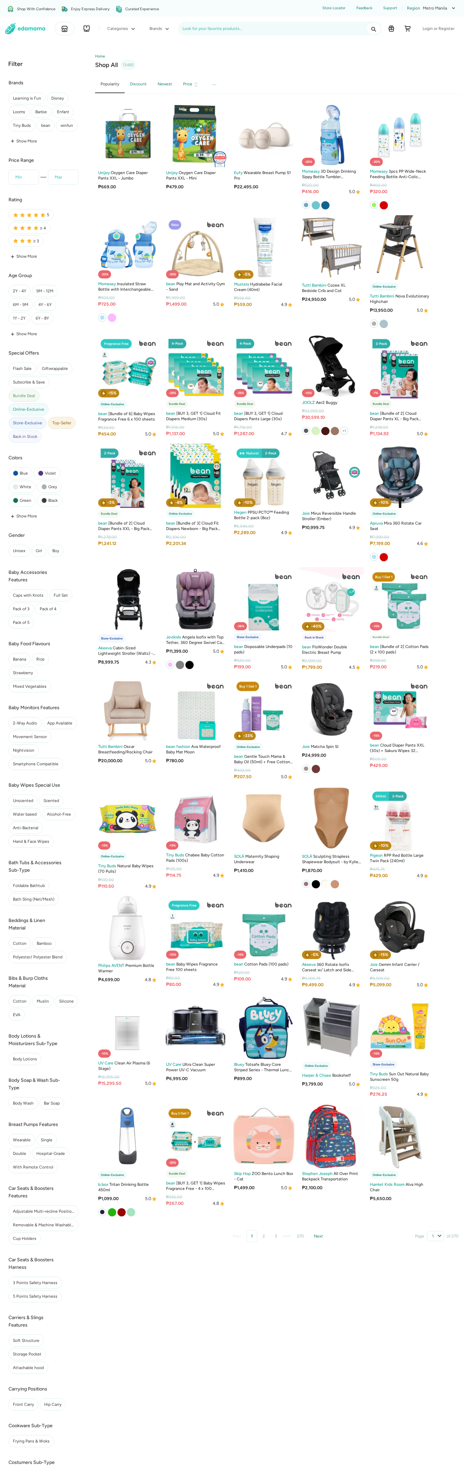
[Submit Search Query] (373, 28)
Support (390, 8)
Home (100, 56)
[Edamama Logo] (25, 28)
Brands (156, 28)
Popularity (110, 84)
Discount (138, 84)
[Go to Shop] (64, 28)
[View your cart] (407, 28)
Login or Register (438, 28)
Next (318, 1236)
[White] (383, 324)
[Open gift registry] (391, 28)
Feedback (364, 8)
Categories (118, 28)
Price (187, 84)
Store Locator (333, 8)
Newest (165, 84)
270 (300, 1236)
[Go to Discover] (86, 28)
